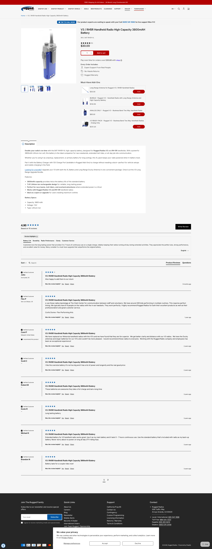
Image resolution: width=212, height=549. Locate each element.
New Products (96, 9)
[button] (113, 43)
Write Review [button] (183, 227)
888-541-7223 (165, 520)
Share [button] (72, 284)
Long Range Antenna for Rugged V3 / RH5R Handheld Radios (112, 88)
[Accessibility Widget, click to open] (3, 545)
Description (30, 144)
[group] (32, 225)
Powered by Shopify (184, 545)
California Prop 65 (114, 507)
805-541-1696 (173, 517)
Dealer (127, 9)
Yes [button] (63, 284)
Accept (105, 543)
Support (117, 9)
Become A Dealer (71, 521)
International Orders (72, 523)
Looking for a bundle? (33, 170)
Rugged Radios (172, 545)
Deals (86, 9)
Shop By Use (42, 9)
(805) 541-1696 (129, 22)
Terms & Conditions (114, 523)
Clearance (108, 9)
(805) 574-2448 (165, 525)
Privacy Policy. (67, 538)
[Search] (178, 8)
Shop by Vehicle (74, 9)
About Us (67, 507)
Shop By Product (57, 9)
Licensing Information (115, 518)
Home (23, 15)
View (85, 92)
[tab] (173, 263)
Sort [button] (23, 263)
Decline (138, 543)
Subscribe (54, 517)
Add (138, 92)
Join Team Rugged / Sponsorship (77, 526)
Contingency (112, 512)
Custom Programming (115, 515)
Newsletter (68, 515)
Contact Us (111, 510)
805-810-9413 (164, 522)
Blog (65, 512)
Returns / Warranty (114, 521)
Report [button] (67, 284)
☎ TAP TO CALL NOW (66, 22)
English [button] (184, 250)
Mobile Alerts (69, 518)
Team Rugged (139, 9)
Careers (67, 510)
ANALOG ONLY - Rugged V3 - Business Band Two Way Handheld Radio (116, 110)
